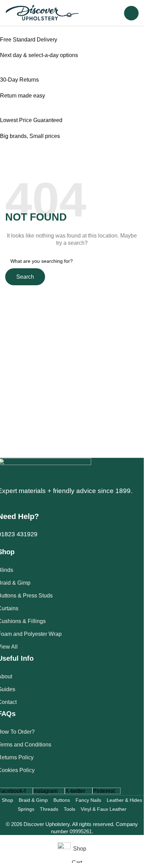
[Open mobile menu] (131, 13)
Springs (26, 809)
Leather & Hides (124, 800)
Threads (49, 809)
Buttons (61, 800)
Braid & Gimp (33, 800)
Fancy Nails (88, 800)
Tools (69, 809)
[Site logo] (42, 13)
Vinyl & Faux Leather (103, 809)
